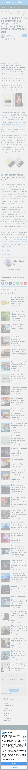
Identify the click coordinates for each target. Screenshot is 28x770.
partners (10, 735)
